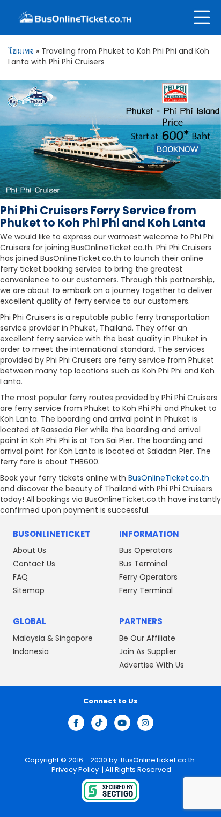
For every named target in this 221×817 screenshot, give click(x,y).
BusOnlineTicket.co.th (168, 478)
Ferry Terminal (146, 590)
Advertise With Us (151, 664)
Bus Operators (145, 550)
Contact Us (34, 563)
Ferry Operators (148, 577)
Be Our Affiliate (147, 638)
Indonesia (31, 651)
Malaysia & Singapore (53, 638)
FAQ (20, 577)
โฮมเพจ (21, 51)
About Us (29, 550)
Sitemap (29, 590)
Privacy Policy (74, 769)
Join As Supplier (147, 651)
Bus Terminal (143, 563)
